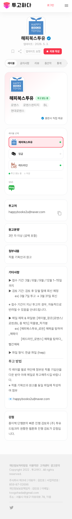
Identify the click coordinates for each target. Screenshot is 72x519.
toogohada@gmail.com (24, 492)
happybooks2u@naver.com (27, 212)
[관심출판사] (13, 51)
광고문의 (55, 465)
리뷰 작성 (55, 51)
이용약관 (33, 465)
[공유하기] (19, 51)
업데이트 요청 (33, 51)
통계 (59, 63)
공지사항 (24, 63)
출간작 (48, 63)
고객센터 (44, 465)
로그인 (50, 5)
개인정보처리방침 (18, 465)
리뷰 (37, 63)
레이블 (11, 63)
